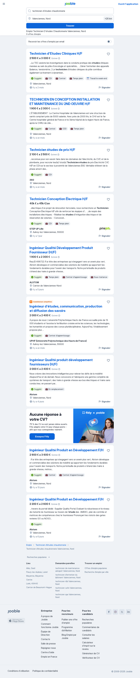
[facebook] (109, 612)
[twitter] (122, 612)
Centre (29, 580)
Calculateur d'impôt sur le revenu (88, 645)
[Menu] (4, 4)
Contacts (45, 639)
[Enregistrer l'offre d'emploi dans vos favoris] (108, 54)
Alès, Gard (30, 568)
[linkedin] (128, 612)
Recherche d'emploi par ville (96, 572)
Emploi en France (49, 656)
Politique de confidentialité (45, 671)
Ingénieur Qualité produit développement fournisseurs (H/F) (61, 362)
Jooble (129, 671)
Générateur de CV (91, 653)
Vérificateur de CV (91, 657)
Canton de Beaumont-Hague (39, 587)
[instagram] (115, 612)
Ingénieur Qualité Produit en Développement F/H (66, 450)
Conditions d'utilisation (18, 671)
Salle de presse (48, 643)
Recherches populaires (37, 557)
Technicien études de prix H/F (52, 150)
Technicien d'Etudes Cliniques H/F (56, 53)
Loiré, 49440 (32, 583)
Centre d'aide (47, 652)
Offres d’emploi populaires (96, 568)
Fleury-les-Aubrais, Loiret (37, 572)
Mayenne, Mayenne (34, 576)
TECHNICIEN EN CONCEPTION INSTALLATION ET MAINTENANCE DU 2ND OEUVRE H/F (65, 101)
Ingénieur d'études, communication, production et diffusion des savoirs (66, 308)
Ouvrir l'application (128, 4)
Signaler (106, 87)
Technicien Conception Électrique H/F (59, 199)
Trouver (70, 25)
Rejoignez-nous (48, 648)
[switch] (109, 41)
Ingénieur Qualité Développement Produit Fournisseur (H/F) (61, 250)
